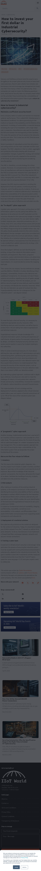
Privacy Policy (24, 857)
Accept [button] (16, 867)
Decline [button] (24, 867)
